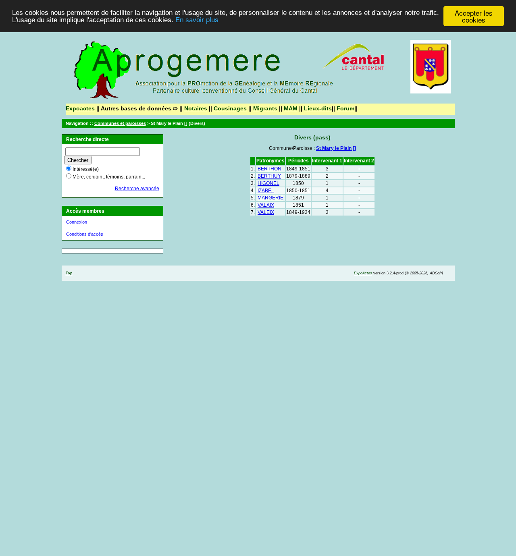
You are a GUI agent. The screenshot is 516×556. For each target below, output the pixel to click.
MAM (291, 108)
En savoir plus (196, 20)
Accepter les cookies (474, 16)
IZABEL (266, 190)
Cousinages (230, 108)
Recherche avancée (137, 188)
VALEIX (266, 212)
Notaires (195, 108)
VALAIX (266, 205)
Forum (345, 108)
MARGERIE (270, 198)
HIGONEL (268, 183)
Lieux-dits (318, 108)
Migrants (265, 108)
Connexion (76, 222)
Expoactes (80, 108)
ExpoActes (363, 273)
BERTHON (269, 169)
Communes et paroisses (120, 123)
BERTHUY (269, 176)
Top (69, 273)
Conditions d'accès (84, 234)
